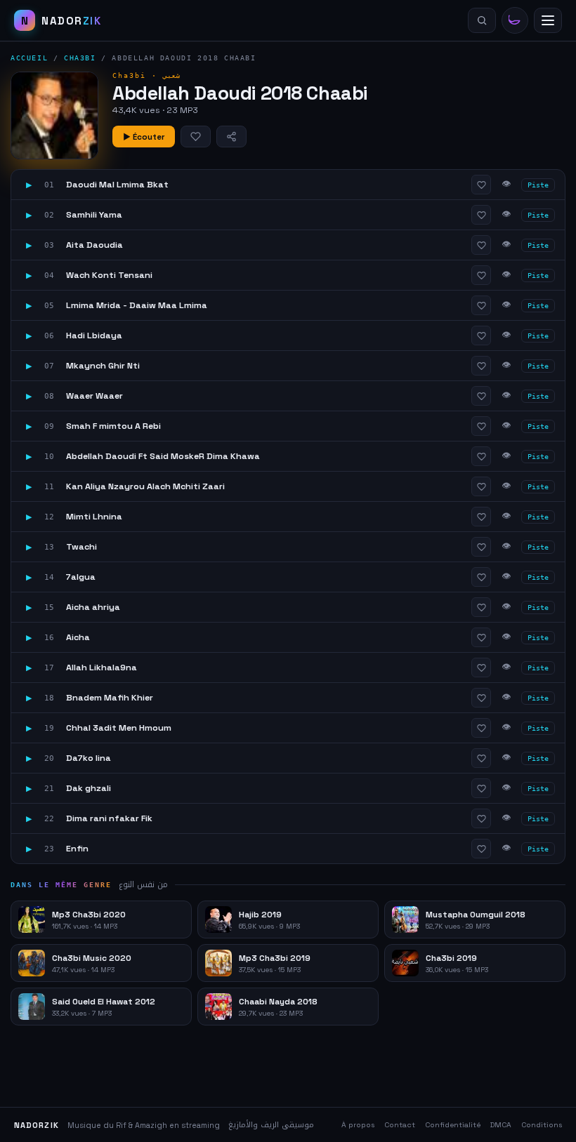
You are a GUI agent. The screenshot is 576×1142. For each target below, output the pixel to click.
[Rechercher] (482, 20)
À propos (357, 1124)
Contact (399, 1124)
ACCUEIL (29, 58)
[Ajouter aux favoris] (196, 136)
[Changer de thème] (515, 20)
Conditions (541, 1124)
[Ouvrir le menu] (548, 20)
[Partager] (231, 136)
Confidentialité (452, 1124)
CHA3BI (80, 58)
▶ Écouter (143, 137)
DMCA (500, 1124)
